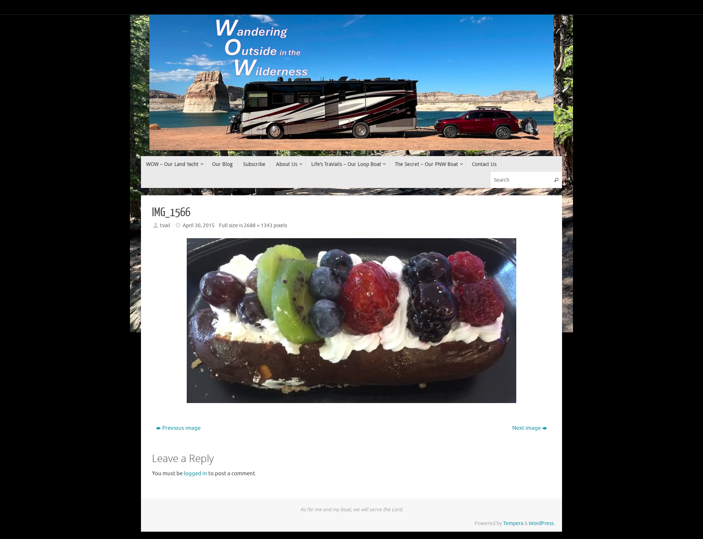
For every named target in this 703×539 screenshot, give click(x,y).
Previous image (181, 428)
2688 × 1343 (258, 225)
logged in (195, 473)
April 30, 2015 (199, 225)
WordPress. (542, 523)
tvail (165, 225)
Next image (526, 428)
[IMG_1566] (351, 320)
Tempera (513, 523)
